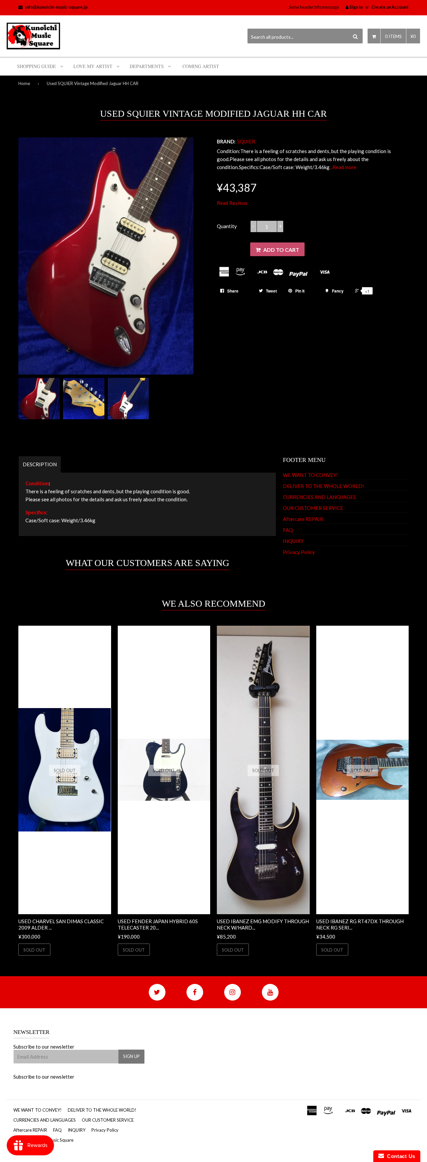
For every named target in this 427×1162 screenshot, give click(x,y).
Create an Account (390, 7)
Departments (147, 66)
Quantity (227, 226)
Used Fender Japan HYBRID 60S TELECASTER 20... (158, 924)
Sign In (356, 7)
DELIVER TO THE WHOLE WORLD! (323, 486)
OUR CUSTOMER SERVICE (313, 508)
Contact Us (399, 1156)
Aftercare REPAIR (303, 519)
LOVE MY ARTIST (92, 66)
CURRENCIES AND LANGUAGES (319, 497)
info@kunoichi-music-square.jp (56, 7)
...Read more (343, 167)
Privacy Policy (299, 552)
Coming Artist (200, 66)
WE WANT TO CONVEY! (310, 475)
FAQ (288, 530)
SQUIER (246, 141)
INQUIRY (293, 541)
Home (24, 83)
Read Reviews (232, 203)
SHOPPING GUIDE (36, 66)
